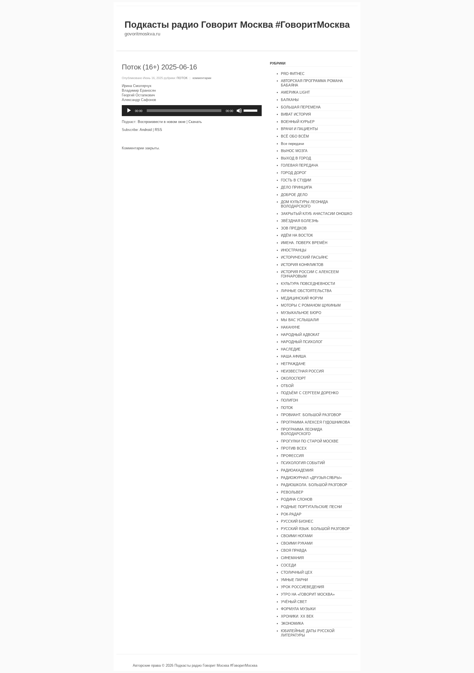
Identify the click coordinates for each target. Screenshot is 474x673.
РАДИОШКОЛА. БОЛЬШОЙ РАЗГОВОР (314, 485)
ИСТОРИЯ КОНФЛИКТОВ (302, 265)
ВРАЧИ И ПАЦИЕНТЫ (299, 129)
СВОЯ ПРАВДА (294, 550)
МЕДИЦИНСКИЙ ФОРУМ (302, 298)
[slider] (251, 110)
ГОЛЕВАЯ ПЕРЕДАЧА (299, 165)
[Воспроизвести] (129, 110)
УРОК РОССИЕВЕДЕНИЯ (302, 587)
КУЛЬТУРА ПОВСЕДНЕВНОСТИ (308, 284)
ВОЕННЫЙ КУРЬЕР (298, 122)
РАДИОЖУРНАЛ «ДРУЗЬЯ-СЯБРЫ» (311, 478)
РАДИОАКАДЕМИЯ (297, 470)
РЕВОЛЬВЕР (292, 492)
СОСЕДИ (288, 565)
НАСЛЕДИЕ (291, 349)
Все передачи (292, 144)
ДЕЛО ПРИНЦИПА (296, 187)
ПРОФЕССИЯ (292, 456)
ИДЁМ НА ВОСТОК (297, 235)
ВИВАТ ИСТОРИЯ (296, 114)
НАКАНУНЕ (290, 327)
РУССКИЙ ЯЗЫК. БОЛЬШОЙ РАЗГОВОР (315, 529)
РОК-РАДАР (291, 514)
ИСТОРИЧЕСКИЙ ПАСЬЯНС (304, 257)
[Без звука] (239, 110)
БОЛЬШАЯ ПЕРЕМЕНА (301, 107)
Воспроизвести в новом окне (161, 122)
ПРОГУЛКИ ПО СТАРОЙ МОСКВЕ (309, 441)
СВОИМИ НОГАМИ (296, 536)
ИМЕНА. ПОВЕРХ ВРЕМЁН (304, 243)
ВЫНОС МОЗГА (294, 151)
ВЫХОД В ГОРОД (296, 158)
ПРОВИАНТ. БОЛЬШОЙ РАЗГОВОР (311, 415)
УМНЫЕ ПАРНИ (294, 580)
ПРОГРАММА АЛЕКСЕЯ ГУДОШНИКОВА (315, 422)
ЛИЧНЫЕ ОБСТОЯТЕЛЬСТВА (306, 291)
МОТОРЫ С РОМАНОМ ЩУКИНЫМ (311, 305)
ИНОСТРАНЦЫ (293, 250)
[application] (192, 110)
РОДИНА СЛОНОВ (296, 499)
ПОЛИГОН (289, 400)
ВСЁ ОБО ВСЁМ (295, 136)
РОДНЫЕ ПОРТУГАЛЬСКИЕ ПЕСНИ (311, 507)
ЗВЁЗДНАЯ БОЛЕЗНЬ (299, 221)
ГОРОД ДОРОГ (293, 173)
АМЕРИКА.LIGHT (295, 92)
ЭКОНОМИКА (292, 623)
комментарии (202, 78)
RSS (158, 130)
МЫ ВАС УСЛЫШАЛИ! (300, 320)
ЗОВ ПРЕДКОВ (294, 228)
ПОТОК (182, 78)
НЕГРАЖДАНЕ (293, 364)
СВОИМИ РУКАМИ (296, 543)
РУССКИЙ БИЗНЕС (297, 521)
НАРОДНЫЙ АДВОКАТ (300, 335)
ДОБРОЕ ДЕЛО (294, 195)
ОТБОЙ (287, 386)
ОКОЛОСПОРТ (293, 378)
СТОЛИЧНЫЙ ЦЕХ (296, 572)
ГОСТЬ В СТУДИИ (296, 180)
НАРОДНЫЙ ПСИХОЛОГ (302, 342)
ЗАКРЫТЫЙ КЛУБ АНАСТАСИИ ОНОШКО (316, 214)
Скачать (195, 122)
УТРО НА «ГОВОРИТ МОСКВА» (308, 594)
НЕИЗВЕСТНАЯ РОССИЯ (302, 371)
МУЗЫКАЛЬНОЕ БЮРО (301, 313)
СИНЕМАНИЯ (292, 558)
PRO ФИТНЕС (292, 74)
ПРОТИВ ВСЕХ (294, 448)
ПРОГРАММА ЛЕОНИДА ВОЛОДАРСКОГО (301, 431)
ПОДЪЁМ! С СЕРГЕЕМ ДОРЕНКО (309, 393)
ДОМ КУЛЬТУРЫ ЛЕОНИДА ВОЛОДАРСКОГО (304, 204)
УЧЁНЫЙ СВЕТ (294, 602)
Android (146, 130)
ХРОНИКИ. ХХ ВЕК (297, 616)
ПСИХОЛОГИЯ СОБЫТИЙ (303, 463)
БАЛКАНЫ (290, 100)
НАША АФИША (293, 356)
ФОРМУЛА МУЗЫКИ (298, 609)
